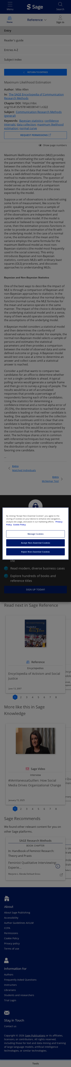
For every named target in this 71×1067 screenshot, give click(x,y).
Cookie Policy (19, 524)
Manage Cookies (36, 534)
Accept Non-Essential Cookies (35, 542)
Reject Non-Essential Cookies (35, 551)
